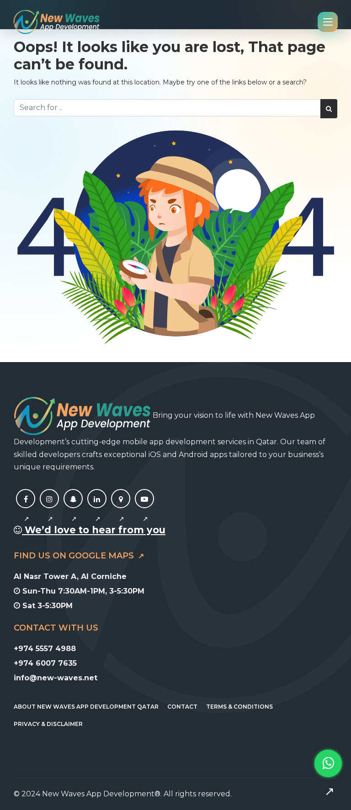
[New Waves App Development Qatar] (56, 22)
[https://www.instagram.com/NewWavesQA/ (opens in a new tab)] (49, 509)
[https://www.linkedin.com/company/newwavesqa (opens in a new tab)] (96, 509)
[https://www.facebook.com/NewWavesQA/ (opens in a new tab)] (25, 509)
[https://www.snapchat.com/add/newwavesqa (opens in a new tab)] (73, 509)
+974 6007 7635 (45, 663)
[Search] (328, 108)
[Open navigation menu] (328, 22)
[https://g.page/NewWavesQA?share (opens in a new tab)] (120, 509)
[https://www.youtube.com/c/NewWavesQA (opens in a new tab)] (144, 509)
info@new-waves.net (55, 677)
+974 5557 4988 (45, 648)
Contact (182, 706)
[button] (328, 777)
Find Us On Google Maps (75, 556)
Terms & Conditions (239, 706)
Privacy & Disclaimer (48, 724)
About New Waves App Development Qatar (86, 706)
